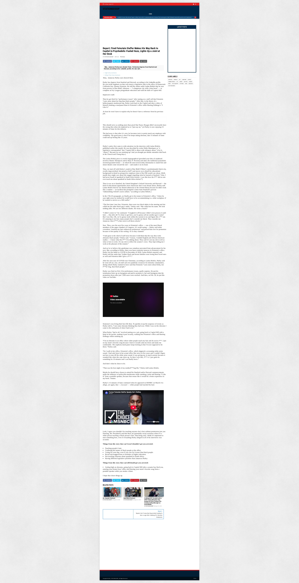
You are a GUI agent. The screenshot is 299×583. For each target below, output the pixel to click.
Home (195, 578)
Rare (186, 83)
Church (189, 79)
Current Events (171, 81)
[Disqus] (133, 544)
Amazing (170, 79)
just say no (136, 127)
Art (180, 79)
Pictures (182, 83)
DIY (177, 81)
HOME (150, 14)
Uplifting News (171, 85)
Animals (175, 79)
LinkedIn (152, 82)
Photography (175, 83)
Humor (190, 81)
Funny (181, 81)
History (185, 81)
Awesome (184, 79)
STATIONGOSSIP (111, 8)
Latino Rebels (150, 86)
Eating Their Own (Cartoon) (112, 75)
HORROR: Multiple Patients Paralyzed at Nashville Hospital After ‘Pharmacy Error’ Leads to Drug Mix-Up (172, 17)
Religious (191, 83)
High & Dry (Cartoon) (110, 73)
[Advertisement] (133, 33)
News (144, 17)
